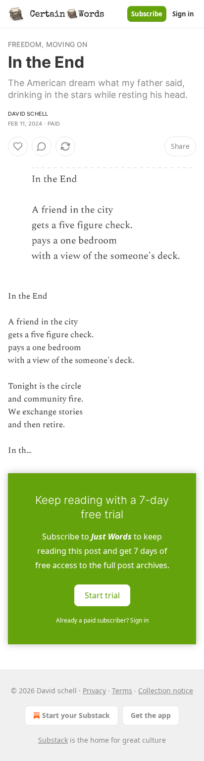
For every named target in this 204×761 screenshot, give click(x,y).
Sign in (183, 13)
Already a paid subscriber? (102, 620)
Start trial (102, 595)
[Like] (18, 146)
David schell (28, 113)
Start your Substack (76, 715)
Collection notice (165, 690)
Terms (122, 690)
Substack (53, 740)
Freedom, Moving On (48, 44)
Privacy (94, 690)
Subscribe (146, 13)
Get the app (151, 715)
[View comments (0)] (41, 146)
